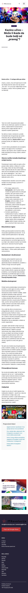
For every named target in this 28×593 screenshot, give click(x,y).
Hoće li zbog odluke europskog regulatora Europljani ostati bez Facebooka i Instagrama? (16, 439)
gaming (3, 558)
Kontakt (3, 542)
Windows (4, 573)
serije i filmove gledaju (15, 88)
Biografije (4, 556)
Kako (3, 562)
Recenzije (4, 569)
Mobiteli (3, 566)
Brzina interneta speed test (8, 546)
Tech (3, 571)
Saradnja (4, 544)
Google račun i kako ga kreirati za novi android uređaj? (9, 487)
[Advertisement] (14, 63)
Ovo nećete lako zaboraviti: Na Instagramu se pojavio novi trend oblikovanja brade (15, 433)
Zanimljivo (4, 575)
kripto (3, 564)
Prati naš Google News (11, 529)
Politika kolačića (6, 585)
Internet (3, 560)
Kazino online (17, 139)
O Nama (4, 541)
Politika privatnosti (6, 584)
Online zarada (5, 567)
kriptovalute (20, 223)
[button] (19, 4)
